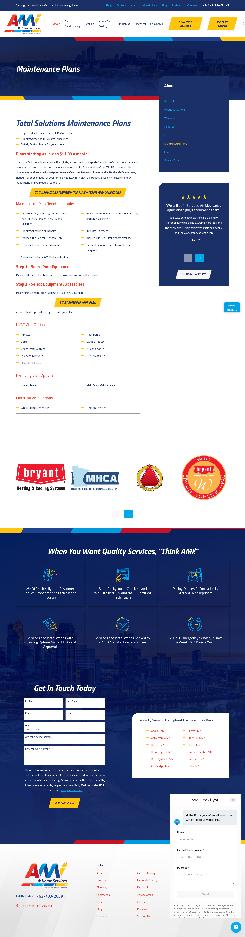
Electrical (142, 887)
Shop (109, 5)
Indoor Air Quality (147, 880)
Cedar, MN (194, 766)
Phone (28, 713)
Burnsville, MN (196, 759)
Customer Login (126, 5)
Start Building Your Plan (78, 302)
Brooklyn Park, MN (162, 759)
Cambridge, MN (160, 766)
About (100, 873)
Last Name (72, 701)
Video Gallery (149, 5)
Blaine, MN (194, 745)
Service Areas (145, 895)
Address (29, 725)
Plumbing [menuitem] (124, 24)
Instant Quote (222, 23)
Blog (164, 5)
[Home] (23, 24)
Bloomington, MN (162, 752)
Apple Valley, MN (161, 738)
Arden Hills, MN (197, 738)
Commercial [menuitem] (157, 24)
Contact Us (143, 916)
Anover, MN (194, 731)
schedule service (185, 23)
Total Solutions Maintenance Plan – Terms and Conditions (78, 192)
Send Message (64, 802)
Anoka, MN (157, 731)
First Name (31, 701)
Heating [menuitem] (89, 24)
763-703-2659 (215, 5)
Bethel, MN (158, 745)
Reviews (177, 5)
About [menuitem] (56, 24)
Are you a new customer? (39, 736)
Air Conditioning (146, 873)
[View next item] (199, 258)
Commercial (103, 895)
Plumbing (102, 887)
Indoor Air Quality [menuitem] (104, 23)
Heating (101, 880)
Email (70, 713)
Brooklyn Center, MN (200, 752)
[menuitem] (193, 101)
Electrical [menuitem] (140, 24)
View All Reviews (194, 273)
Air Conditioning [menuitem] (72, 23)
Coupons (192, 5)
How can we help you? (37, 748)
